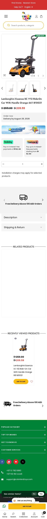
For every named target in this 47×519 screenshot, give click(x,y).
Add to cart (27, 506)
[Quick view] (15, 338)
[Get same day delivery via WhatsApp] (23, 129)
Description (10, 217)
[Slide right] (42, 200)
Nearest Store (29, 3)
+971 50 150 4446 (14, 474)
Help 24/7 (18, 7)
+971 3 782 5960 (14, 470)
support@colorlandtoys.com (20, 479)
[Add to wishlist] (32, 382)
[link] (23, 200)
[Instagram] (9, 461)
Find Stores (17, 3)
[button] (38, 76)
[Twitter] (22, 461)
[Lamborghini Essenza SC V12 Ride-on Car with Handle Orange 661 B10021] (24, 345)
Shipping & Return (14, 227)
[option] (23, 56)
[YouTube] (15, 461)
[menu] (6, 16)
